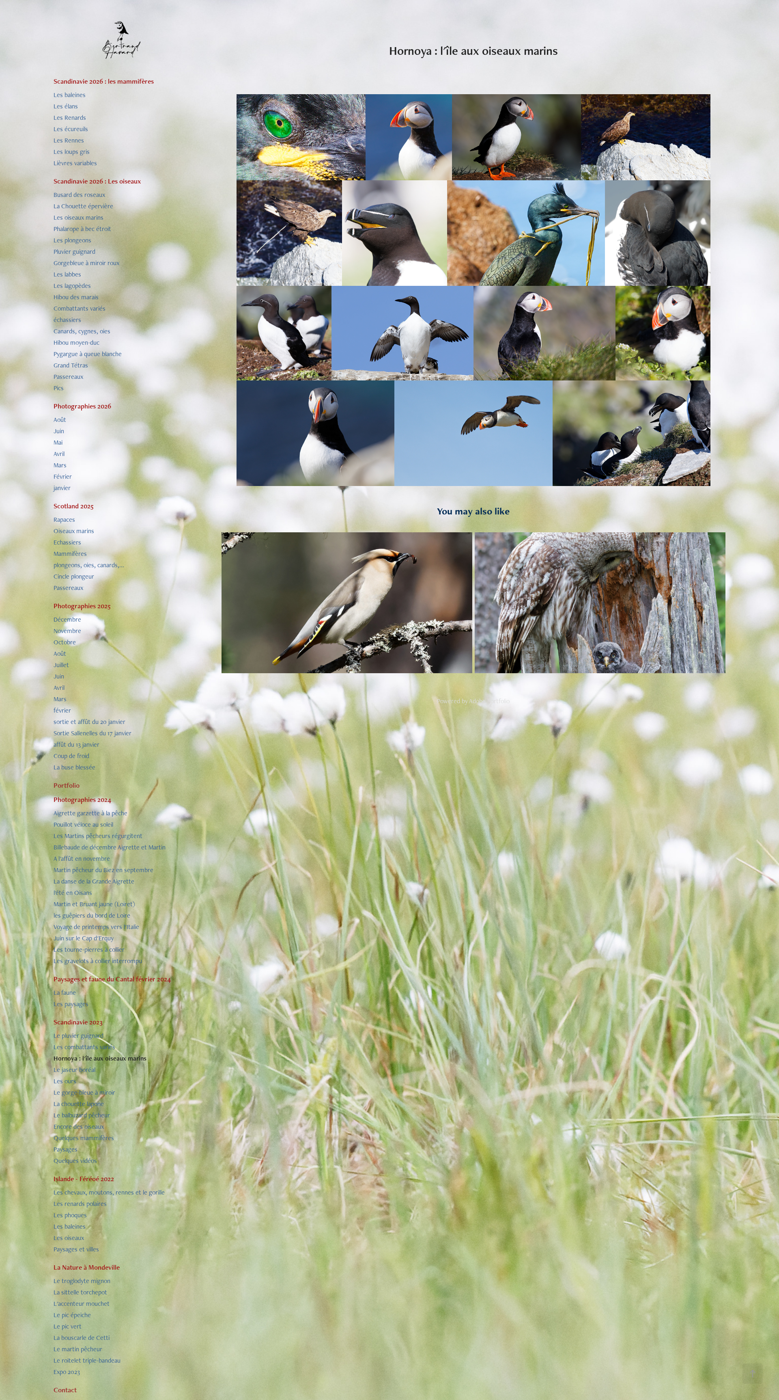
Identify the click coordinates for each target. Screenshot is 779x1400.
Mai (58, 442)
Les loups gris (72, 151)
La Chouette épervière (83, 206)
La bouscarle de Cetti (82, 1337)
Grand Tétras (71, 365)
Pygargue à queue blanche (88, 354)
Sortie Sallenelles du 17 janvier (92, 733)
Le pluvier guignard (78, 1035)
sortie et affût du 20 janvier (89, 721)
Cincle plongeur (74, 576)
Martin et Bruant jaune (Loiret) (94, 904)
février (62, 710)
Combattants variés (79, 308)
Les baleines (70, 95)
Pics (59, 388)
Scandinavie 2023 (78, 1022)
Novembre (67, 631)
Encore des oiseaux (79, 1126)
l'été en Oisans (73, 892)
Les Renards (70, 117)
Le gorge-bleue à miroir (84, 1092)
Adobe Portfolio (489, 701)
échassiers (67, 319)
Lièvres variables (75, 163)
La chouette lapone (79, 1104)
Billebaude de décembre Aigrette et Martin (110, 847)
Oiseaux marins (74, 531)
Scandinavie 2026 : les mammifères (104, 81)
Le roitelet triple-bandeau (87, 1360)
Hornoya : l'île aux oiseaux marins (100, 1058)
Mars (60, 465)
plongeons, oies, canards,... (89, 565)
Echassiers (67, 542)
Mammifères (70, 553)
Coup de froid (71, 756)
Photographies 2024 (82, 799)
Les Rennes (69, 140)
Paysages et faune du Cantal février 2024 (112, 978)
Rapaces (64, 519)
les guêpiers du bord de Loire (92, 915)
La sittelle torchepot (80, 1292)
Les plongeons (72, 240)
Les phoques (70, 1215)
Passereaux (68, 376)
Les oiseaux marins (78, 217)
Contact (65, 1389)
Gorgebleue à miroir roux (86, 263)
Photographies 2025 (82, 605)
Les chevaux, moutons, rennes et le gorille (109, 1192)
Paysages (65, 1149)
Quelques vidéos (75, 1160)
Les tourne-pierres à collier (89, 949)
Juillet (61, 665)
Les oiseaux (69, 1238)
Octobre (65, 642)
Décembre (67, 619)
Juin (59, 431)
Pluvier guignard (74, 251)
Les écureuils (71, 129)
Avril (59, 453)
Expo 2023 (67, 1372)
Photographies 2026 (82, 406)
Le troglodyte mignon (82, 1281)
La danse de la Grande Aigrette (94, 881)
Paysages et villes (76, 1249)
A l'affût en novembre (82, 858)
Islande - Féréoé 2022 (84, 1178)
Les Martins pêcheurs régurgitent (98, 836)
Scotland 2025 (74, 505)
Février (63, 476)
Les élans (66, 106)
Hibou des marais (76, 297)
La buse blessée (74, 767)
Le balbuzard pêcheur (82, 1115)
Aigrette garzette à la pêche (90, 813)
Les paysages (71, 1004)
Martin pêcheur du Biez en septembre (103, 870)
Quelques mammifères (84, 1138)
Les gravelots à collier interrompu (98, 961)
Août (60, 419)
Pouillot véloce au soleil (83, 824)
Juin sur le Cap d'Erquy (84, 938)
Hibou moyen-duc (76, 342)
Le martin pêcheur (78, 1349)
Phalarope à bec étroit (82, 229)
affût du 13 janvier (76, 744)
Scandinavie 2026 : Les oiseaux (97, 181)
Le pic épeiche (72, 1315)
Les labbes (67, 274)
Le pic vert (68, 1326)
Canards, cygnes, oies (82, 331)
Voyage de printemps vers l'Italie (96, 927)
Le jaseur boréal (74, 1069)
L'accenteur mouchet (82, 1303)
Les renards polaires (80, 1203)
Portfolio (67, 785)
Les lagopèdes (72, 285)
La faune (65, 992)
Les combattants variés (84, 1047)
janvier (62, 488)
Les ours (65, 1081)
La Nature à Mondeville (87, 1267)
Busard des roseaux (79, 194)
